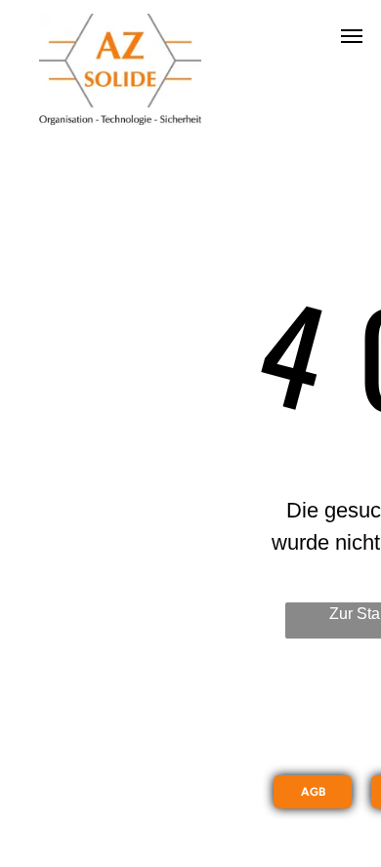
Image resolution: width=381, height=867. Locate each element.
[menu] (351, 36)
